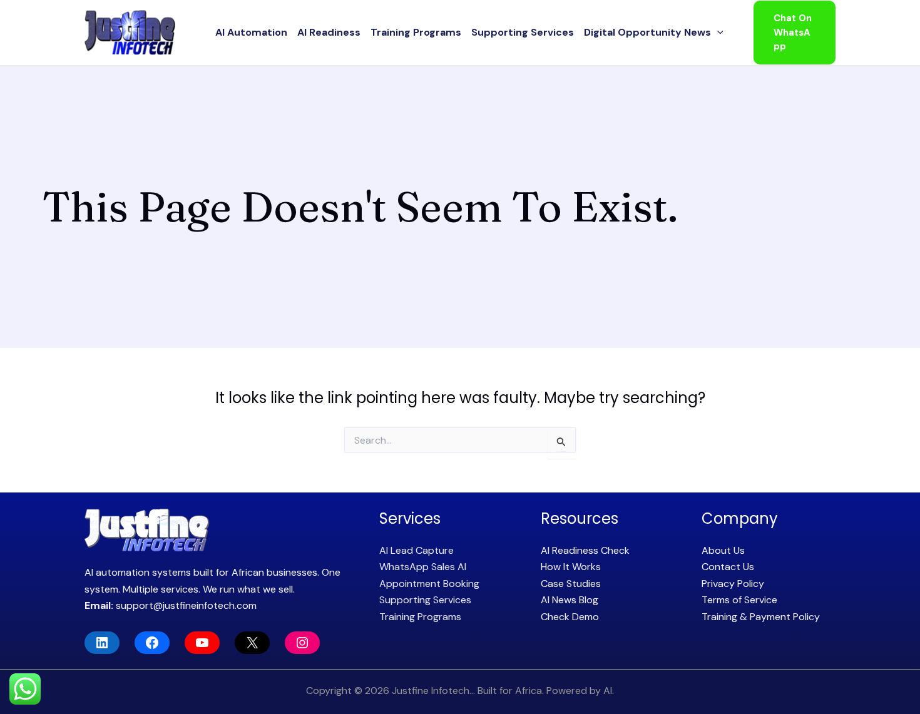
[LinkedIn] (102, 642)
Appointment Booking (429, 583)
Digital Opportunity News (647, 32)
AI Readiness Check (585, 550)
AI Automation (251, 32)
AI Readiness (328, 32)
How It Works (571, 566)
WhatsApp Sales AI (422, 566)
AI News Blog (569, 599)
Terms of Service (739, 599)
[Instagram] (302, 642)
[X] (252, 642)
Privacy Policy (733, 583)
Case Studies (571, 583)
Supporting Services (522, 32)
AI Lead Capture (416, 550)
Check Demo (570, 616)
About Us (723, 550)
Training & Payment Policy (761, 616)
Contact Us (728, 566)
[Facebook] (152, 642)
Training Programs (416, 32)
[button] (717, 33)
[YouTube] (202, 642)
